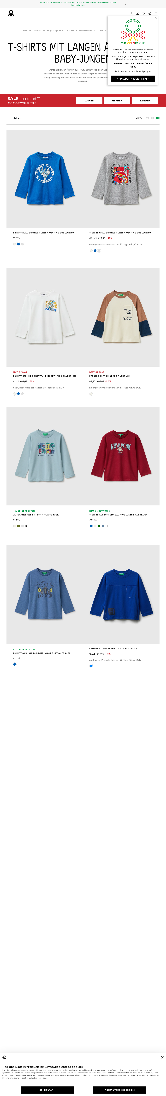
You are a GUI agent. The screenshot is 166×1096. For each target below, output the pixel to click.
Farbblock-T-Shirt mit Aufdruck (109, 376)
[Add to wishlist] (12, 134)
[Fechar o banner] (162, 1057)
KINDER (145, 100)
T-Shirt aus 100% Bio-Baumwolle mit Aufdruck (118, 515)
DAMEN (89, 100)
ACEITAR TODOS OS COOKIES (120, 1090)
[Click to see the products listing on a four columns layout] (152, 118)
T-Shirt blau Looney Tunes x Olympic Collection (44, 233)
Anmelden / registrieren (133, 78)
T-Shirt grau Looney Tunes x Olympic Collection (120, 233)
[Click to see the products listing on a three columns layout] (158, 118)
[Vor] (125, 3)
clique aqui (42, 1078)
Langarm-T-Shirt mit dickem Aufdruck (113, 648)
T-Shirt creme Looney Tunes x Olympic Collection (44, 376)
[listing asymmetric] (147, 118)
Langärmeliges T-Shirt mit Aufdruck (36, 515)
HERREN (117, 100)
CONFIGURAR (46, 1090)
